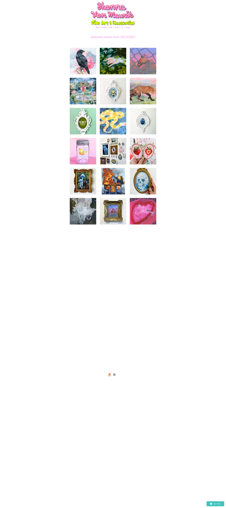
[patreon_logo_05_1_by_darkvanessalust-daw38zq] (109, 374)
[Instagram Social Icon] (114, 374)
